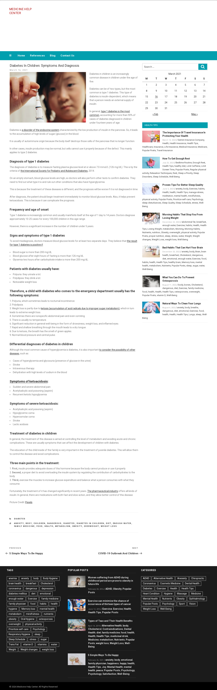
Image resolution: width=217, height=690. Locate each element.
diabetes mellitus (18, 593)
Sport (182, 603)
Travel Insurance (165, 150)
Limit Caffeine (193, 166)
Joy (104, 667)
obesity (77, 526)
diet (108, 523)
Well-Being (174, 176)
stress (195, 202)
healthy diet (180, 166)
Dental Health (192, 583)
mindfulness (194, 196)
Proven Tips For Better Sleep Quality (182, 185)
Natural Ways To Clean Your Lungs (181, 303)
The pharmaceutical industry (102, 491)
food (39, 526)
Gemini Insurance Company (191, 140)
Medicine (93, 639)
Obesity (164, 232)
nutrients (48, 614)
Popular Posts (149, 150)
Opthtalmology (197, 598)
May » (194, 114)
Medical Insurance (188, 147)
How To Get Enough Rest (176, 158)
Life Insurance (171, 147)
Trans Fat (14, 644)
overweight (91, 526)
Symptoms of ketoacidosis (29, 381)
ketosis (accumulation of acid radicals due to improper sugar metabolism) (80, 308)
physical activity (149, 199)
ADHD (108, 588)
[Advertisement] (142, 25)
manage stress (196, 192)
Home (21, 55)
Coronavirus (149, 583)
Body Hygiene (50, 578)
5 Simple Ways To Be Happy (103, 655)
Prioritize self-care (182, 199)
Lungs (192, 314)
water (181, 236)
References (37, 55)
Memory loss (188, 262)
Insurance (158, 147)
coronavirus (15, 588)
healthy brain (174, 262)
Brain (197, 251)
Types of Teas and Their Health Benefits (110, 621)
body (29, 523)
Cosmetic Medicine (170, 583)
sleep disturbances (151, 202)
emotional (172, 258)
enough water (122, 523)
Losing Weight (154, 229)
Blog (52, 55)
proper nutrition (156, 236)
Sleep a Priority (185, 173)
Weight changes (29, 649)
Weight (188, 236)
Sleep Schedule (160, 176)
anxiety (19, 523)
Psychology (197, 199)
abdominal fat (188, 222)
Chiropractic (197, 578)
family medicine (24, 526)
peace (99, 670)
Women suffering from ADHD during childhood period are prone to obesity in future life (110, 581)
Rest (175, 173)
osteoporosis (181, 291)
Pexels (28, 502)
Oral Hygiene (27, 619)
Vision (192, 603)
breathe (194, 307)
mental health (180, 196)
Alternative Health (112, 625)
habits (201, 188)
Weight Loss (158, 239)
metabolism (63, 526)
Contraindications (113, 629)
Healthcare (147, 147)
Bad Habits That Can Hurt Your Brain (182, 247)
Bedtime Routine (184, 162)
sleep (167, 236)
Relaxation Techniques (161, 173)
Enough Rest (199, 162)
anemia (13, 578)
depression (47, 588)
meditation (167, 196)
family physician (17, 603)
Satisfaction (109, 674)
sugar (195, 265)
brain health (15, 583)
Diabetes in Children (90, 523)
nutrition (156, 232)
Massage (182, 593)
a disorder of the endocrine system (40, 130)
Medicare (202, 147)
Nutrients (146, 232)
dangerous (54, 523)
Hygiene (168, 593)
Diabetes (20, 519)
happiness (113, 663)
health (48, 526)
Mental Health (115, 667)
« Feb (155, 114)
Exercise (193, 188)
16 (156, 96)
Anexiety (182, 578)
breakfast (201, 222)
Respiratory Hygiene (19, 634)
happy (123, 663)
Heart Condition (151, 593)
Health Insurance (178, 143)
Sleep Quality (168, 202)
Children (39, 523)
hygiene (13, 608)
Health (165, 143)
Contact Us (67, 55)
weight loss (109, 526)
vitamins (42, 644)
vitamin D (161, 295)
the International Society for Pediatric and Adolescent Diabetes (54, 170)
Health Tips (192, 143)
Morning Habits (192, 229)
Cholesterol (185, 255)
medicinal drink (119, 636)
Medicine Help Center (20, 11)
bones (187, 284)
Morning (179, 229)
